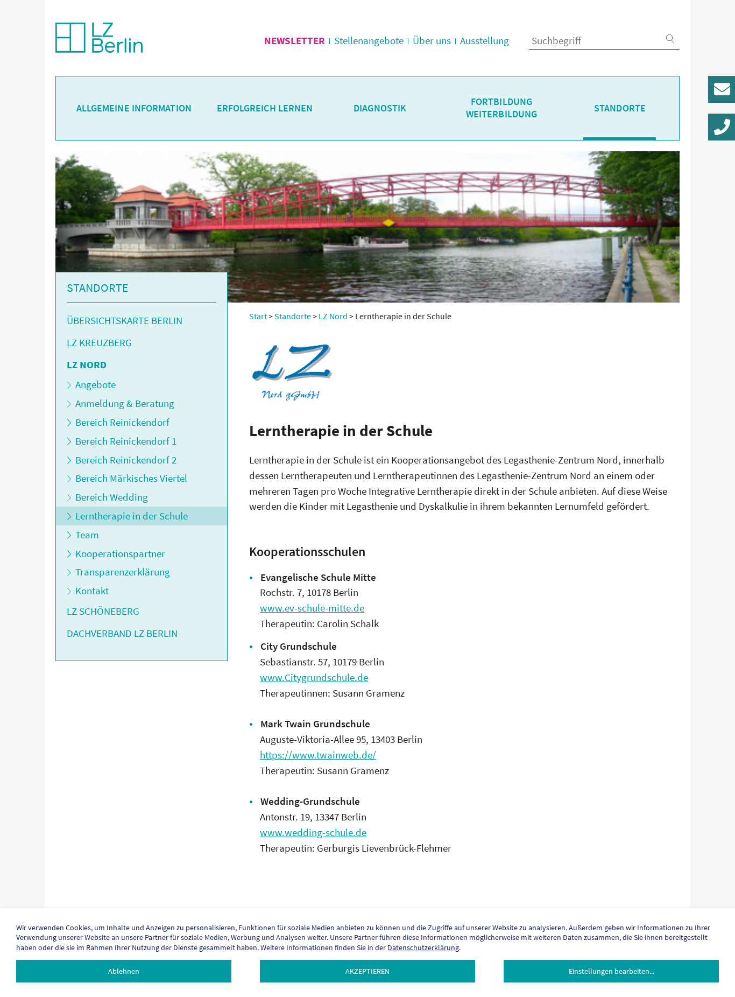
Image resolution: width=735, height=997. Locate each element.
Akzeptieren (367, 971)
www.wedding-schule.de (313, 832)
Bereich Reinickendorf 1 (125, 440)
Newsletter (294, 40)
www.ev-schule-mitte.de (312, 607)
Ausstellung (484, 40)
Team (87, 534)
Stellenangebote (369, 40)
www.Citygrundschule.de (314, 677)
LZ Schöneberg (103, 611)
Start (258, 316)
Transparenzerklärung (122, 571)
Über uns (432, 40)
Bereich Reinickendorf (122, 422)
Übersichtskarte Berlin (124, 320)
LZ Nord (87, 364)
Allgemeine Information (134, 108)
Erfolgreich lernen (265, 108)
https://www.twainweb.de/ (318, 754)
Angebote (95, 384)
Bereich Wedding (111, 496)
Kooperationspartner (120, 553)
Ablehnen (123, 971)
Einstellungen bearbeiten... (611, 971)
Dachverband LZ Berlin (122, 633)
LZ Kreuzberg (99, 342)
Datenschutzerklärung (423, 947)
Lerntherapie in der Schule (131, 515)
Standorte (620, 108)
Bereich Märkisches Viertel (131, 478)
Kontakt (92, 590)
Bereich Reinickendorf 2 (125, 459)
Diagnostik (380, 108)
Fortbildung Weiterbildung (501, 108)
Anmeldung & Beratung (124, 403)
